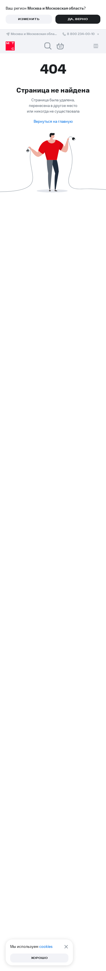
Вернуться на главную (53, 121)
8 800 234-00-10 (81, 34)
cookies (46, 947)
